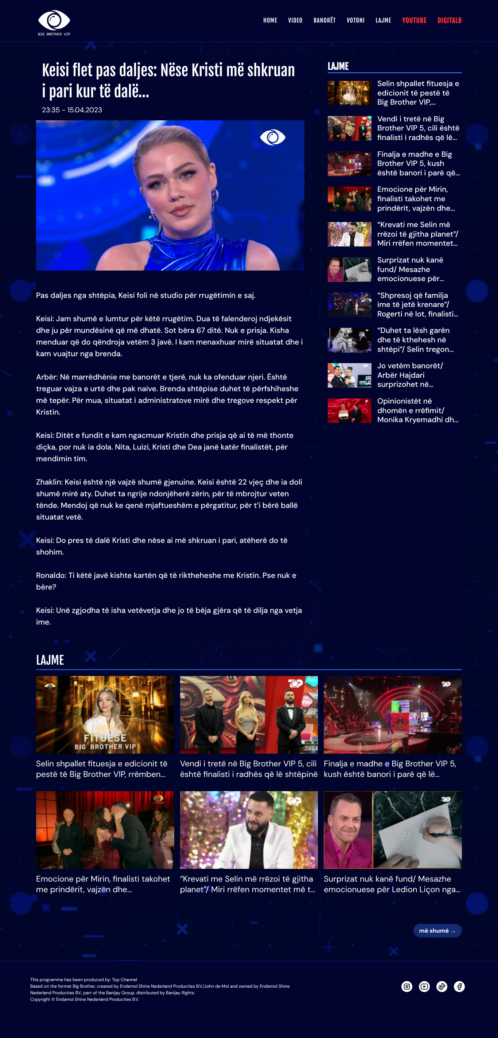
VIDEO (295, 20)
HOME (270, 20)
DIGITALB (449, 21)
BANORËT (325, 20)
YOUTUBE (414, 21)
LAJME (384, 20)
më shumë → (437, 930)
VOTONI (356, 20)
